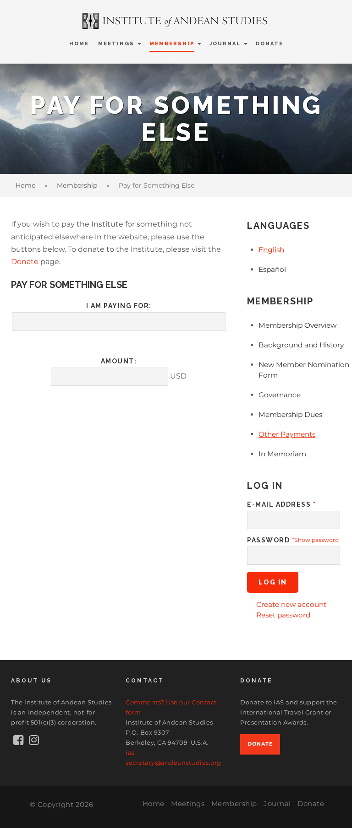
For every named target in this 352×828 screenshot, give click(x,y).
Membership (171, 44)
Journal (225, 44)
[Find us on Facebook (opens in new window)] (18, 742)
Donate (269, 44)
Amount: (119, 361)
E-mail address (281, 504)
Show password (316, 539)
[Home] (176, 21)
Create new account (291, 604)
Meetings (116, 44)
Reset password (283, 615)
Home (79, 44)
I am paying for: (119, 305)
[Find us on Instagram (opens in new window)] (33, 742)
